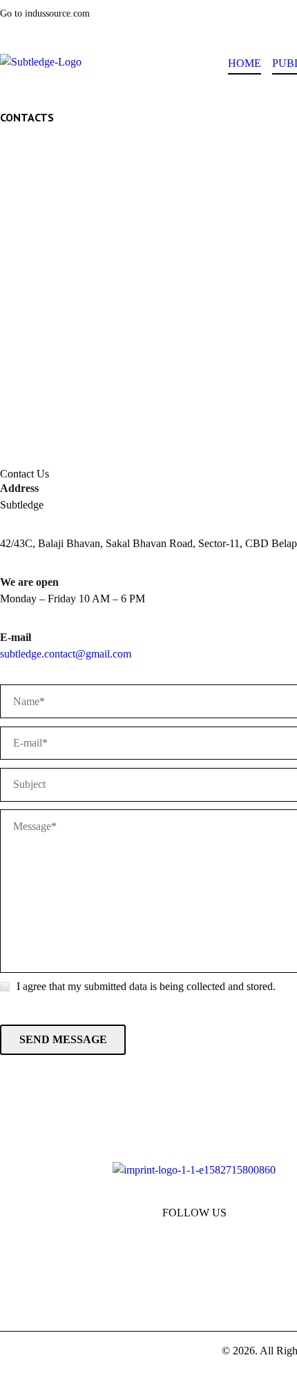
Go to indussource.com (45, 13)
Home (244, 63)
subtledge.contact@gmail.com (65, 654)
